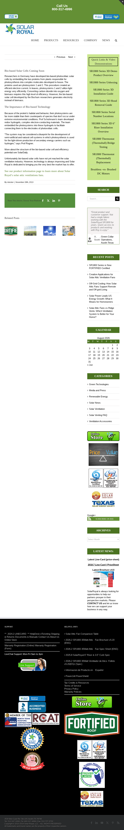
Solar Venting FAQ (98, 415)
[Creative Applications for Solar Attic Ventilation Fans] (30, 227)
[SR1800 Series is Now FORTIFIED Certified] (11, 227)
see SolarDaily (20, 152)
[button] (115, 40)
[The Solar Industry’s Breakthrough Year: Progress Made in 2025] (68, 227)
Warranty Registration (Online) (19, 645)
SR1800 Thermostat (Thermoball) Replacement (103, 158)
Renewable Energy (98, 396)
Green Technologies (99, 384)
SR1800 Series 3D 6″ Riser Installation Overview (103, 127)
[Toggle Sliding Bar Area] (121, 2)
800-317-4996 (62, 9)
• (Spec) (78, 664)
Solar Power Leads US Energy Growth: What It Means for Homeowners (101, 298)
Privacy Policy (71, 688)
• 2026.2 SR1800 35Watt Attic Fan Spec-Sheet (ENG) (91, 649)
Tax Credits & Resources (76, 682)
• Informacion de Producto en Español (83, 670)
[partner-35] (106, 15)
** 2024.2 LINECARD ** (17, 634)
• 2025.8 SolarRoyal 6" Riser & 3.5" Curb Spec (87, 655)
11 (94, 351)
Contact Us (44, 637)
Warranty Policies (73, 691)
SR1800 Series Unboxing (103, 82)
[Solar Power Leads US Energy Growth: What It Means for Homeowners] (49, 227)
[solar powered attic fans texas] (20, 24)
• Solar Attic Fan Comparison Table (81, 634)
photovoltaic (47, 128)
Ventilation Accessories (100, 421)
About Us (54, 637)
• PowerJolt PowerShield (76, 676)
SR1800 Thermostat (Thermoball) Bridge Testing (103, 142)
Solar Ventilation (97, 409)
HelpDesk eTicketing (40, 634)
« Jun (90, 365)
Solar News (95, 402)
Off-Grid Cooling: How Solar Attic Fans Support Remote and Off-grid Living (103, 286)
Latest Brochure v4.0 (103, 570)
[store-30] (11, 15)
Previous (61, 57)
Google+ (91, 515)
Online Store (11, 640)
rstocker (10, 182)
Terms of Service (72, 685)
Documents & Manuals (26, 637)
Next (70, 57)
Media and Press (97, 390)
